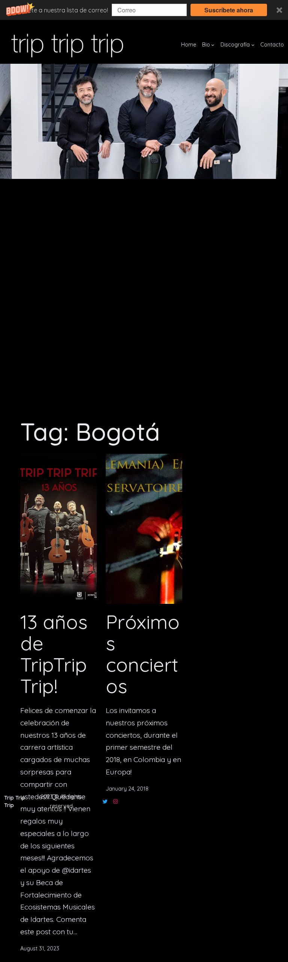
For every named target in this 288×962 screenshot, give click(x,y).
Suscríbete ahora (228, 10)
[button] (144, 10)
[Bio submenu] (212, 45)
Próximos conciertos (143, 654)
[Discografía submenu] (253, 45)
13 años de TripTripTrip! (53, 654)
